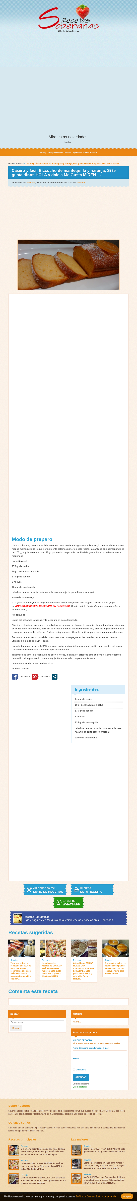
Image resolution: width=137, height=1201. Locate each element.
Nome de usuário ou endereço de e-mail (90, 1048)
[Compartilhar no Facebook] (21, 677)
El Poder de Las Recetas (68, 31)
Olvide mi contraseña (81, 1084)
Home (42, 153)
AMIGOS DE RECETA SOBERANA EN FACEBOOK (42, 606)
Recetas (93, 153)
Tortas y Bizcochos (54, 153)
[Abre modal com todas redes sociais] (54, 677)
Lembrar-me (80, 1070)
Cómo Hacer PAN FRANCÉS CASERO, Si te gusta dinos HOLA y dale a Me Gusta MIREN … (106, 1150)
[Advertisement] (68, 60)
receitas (31, 182)
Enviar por (71, 902)
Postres (68, 153)
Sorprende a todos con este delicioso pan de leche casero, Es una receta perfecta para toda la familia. (115, 968)
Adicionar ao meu (48, 889)
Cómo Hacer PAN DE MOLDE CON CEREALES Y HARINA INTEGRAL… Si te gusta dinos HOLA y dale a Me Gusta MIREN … (84, 971)
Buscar (16, 1028)
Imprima (91, 889)
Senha (76, 1058)
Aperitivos (77, 153)
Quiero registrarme (80, 1087)
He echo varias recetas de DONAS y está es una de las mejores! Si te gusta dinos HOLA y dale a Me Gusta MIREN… (52, 969)
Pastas (86, 153)
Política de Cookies (85, 1196)
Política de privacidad (106, 1196)
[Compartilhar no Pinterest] (41, 677)
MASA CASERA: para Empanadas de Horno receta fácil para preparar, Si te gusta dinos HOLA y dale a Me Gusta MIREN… (104, 1180)
